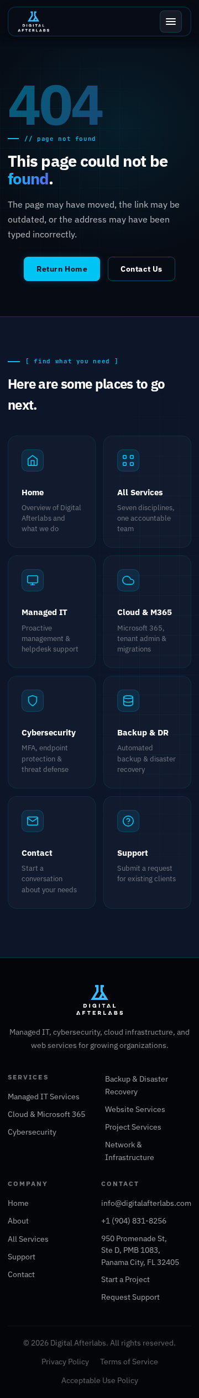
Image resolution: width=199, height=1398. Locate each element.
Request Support (130, 1296)
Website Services (135, 1109)
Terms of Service (129, 1362)
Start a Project (125, 1279)
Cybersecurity (32, 1131)
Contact (21, 1274)
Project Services (133, 1126)
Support (21, 1256)
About (18, 1220)
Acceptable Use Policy (99, 1380)
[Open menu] (171, 21)
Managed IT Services (44, 1096)
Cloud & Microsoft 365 (46, 1114)
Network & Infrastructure (129, 1150)
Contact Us (141, 269)
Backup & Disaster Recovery (136, 1085)
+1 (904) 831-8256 (133, 1220)
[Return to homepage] (99, 1004)
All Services (28, 1238)
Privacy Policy (65, 1362)
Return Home (61, 269)
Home (18, 1203)
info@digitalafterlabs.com (146, 1203)
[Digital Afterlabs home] (33, 21)
